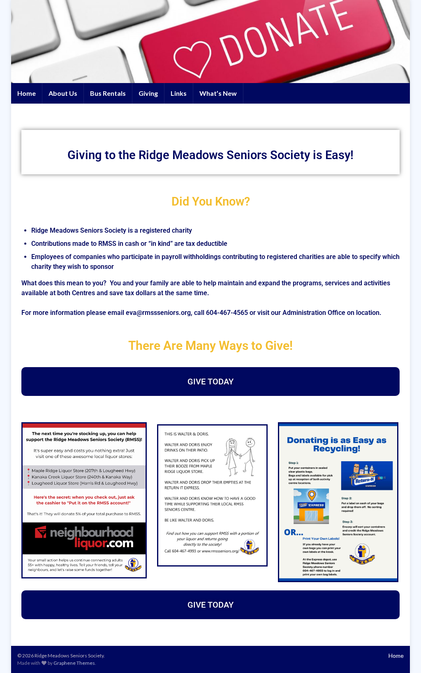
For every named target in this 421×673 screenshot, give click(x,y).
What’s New (218, 93)
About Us (63, 93)
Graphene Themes (74, 663)
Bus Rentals (108, 93)
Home (26, 93)
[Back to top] (402, 654)
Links (179, 93)
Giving (148, 93)
